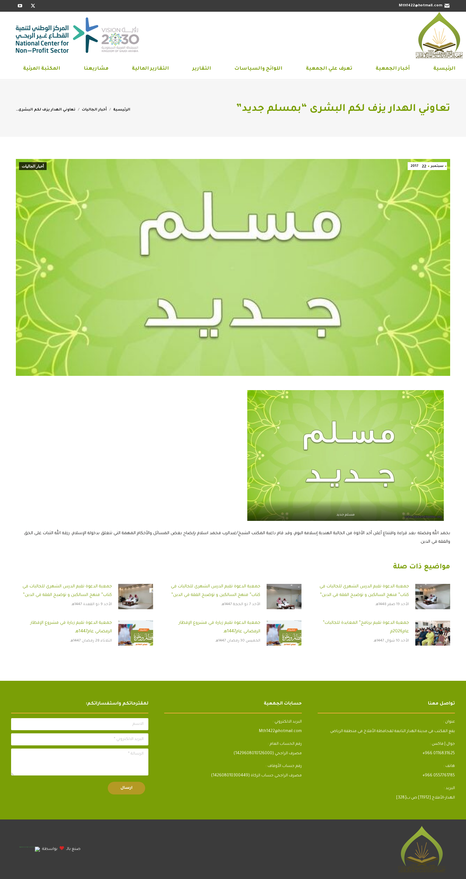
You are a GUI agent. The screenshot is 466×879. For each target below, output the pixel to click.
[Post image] (432, 596)
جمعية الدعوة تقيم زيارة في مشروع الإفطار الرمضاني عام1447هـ (219, 627)
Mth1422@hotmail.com (420, 6)
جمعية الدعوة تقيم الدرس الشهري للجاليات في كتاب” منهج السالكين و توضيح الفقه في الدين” (364, 591)
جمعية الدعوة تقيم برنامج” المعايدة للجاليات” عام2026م (366, 627)
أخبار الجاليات (33, 166)
